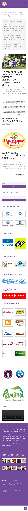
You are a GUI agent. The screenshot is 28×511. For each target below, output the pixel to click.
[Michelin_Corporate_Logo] (7, 333)
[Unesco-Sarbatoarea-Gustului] (7, 243)
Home (3, 12)
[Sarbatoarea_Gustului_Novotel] (7, 353)
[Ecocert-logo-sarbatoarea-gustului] (7, 343)
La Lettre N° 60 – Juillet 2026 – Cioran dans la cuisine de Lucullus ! (13, 484)
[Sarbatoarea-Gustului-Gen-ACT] (20, 243)
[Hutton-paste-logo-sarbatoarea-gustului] (20, 311)
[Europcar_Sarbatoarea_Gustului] (20, 353)
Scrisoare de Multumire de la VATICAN (12, 121)
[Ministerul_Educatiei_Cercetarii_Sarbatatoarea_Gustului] (7, 214)
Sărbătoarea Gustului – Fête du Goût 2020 (13, 155)
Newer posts (20, 174)
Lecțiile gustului (10, 12)
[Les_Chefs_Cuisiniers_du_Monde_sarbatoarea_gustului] (7, 374)
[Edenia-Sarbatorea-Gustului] (20, 333)
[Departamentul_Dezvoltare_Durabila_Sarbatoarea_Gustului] (20, 213)
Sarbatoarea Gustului (20, 12)
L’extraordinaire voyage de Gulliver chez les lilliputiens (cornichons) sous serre (13, 78)
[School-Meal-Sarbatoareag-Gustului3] (7, 263)
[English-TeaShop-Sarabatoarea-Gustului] (20, 343)
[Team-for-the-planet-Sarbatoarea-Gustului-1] (20, 263)
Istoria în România (7, 14)
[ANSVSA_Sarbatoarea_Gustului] (20, 223)
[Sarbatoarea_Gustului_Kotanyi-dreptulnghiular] (20, 323)
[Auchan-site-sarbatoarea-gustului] (7, 312)
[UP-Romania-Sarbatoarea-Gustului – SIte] (7, 322)
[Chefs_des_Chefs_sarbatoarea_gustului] (20, 374)
